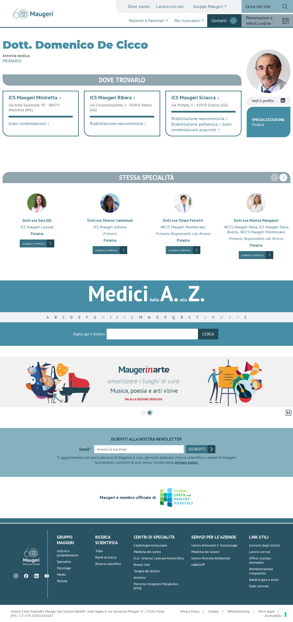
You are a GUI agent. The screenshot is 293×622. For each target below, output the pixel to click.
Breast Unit (142, 564)
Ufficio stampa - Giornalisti (260, 560)
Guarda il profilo (33, 243)
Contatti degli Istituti (264, 545)
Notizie (62, 581)
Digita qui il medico (89, 333)
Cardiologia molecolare (150, 545)
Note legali (266, 611)
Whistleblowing (238, 611)
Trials (99, 551)
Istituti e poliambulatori (67, 553)
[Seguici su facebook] (26, 576)
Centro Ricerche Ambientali (210, 558)
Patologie (64, 568)
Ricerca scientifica (108, 564)
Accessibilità (273, 615)
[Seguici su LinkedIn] (36, 576)
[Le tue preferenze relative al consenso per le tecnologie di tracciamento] (285, 614)
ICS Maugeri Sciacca (195, 97)
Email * (85, 449)
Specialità (64, 561)
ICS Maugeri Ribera (113, 97)
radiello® (198, 564)
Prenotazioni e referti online (259, 20)
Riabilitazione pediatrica (196, 124)
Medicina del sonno (147, 552)
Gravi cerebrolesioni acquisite (201, 127)
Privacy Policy (189, 611)
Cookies (213, 611)
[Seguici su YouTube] (46, 576)
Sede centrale (259, 586)
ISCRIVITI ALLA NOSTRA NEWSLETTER (146, 439)
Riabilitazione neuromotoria (118, 123)
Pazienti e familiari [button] (147, 20)
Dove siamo (139, 6)
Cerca (208, 334)
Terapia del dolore (147, 571)
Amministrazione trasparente (261, 571)
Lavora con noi (170, 6)
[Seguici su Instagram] (16, 576)
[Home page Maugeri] (33, 13)
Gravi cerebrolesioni (29, 123)
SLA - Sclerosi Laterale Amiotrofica (159, 558)
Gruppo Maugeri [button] (208, 6)
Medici (61, 574)
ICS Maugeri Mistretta (35, 97)
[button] (283, 177)
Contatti (219, 20)
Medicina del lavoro (205, 552)
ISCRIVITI (197, 449)
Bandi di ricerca (105, 557)
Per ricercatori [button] (187, 20)
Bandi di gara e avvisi (264, 579)
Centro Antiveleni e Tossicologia (214, 545)
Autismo (140, 577)
